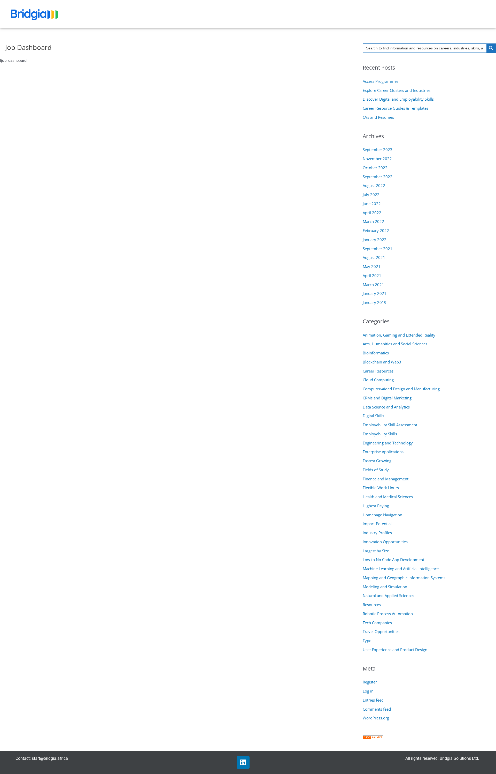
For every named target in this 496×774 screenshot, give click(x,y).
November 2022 (377, 158)
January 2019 (374, 302)
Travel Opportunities (381, 631)
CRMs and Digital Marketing (387, 397)
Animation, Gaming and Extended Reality (399, 335)
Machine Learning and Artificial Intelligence (401, 568)
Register (370, 681)
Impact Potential (377, 523)
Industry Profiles (377, 532)
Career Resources (378, 371)
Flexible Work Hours (381, 487)
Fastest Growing (377, 460)
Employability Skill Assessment (390, 424)
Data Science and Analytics (386, 407)
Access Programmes (380, 81)
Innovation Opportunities (385, 541)
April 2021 (372, 275)
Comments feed (377, 709)
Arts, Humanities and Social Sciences (395, 343)
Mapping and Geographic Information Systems (404, 577)
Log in (368, 691)
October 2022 (375, 167)
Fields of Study (376, 469)
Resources (372, 604)
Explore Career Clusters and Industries (396, 90)
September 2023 (377, 149)
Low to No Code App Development (393, 559)
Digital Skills (373, 415)
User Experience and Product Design (395, 649)
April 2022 (372, 212)
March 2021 (373, 284)
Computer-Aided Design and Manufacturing (401, 388)
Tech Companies (377, 622)
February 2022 (376, 230)
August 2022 (374, 185)
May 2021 (372, 266)
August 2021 (374, 257)
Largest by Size (376, 550)
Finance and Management (385, 478)
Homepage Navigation (382, 514)
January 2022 (374, 239)
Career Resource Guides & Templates (395, 108)
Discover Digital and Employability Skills (398, 99)
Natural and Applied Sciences (388, 595)
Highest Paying (376, 505)
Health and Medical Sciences (388, 496)
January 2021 (374, 293)
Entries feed (373, 700)
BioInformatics (376, 352)
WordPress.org (376, 717)
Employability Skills (380, 433)
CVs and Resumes (378, 117)
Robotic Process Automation (388, 613)
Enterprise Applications (383, 451)
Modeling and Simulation (385, 586)
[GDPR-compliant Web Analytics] (373, 736)
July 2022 (371, 194)
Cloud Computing (378, 379)
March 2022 (373, 221)
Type (367, 640)
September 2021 (377, 248)
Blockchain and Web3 (382, 361)
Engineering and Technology (388, 442)
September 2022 (377, 176)
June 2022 (372, 203)
